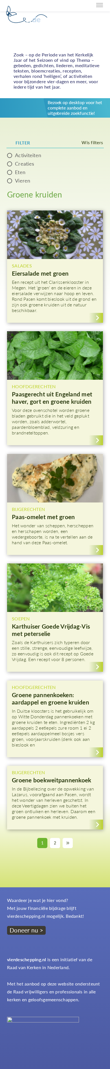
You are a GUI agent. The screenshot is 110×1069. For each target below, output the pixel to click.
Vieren (22, 180)
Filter (23, 143)
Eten (20, 172)
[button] (55, 266)
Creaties (24, 163)
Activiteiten (28, 155)
